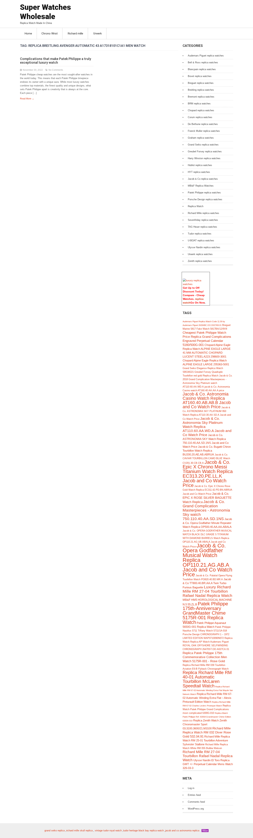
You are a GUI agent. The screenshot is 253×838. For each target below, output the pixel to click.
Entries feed (194, 795)
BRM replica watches (199, 103)
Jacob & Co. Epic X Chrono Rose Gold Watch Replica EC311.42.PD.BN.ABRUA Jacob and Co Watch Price (207, 490)
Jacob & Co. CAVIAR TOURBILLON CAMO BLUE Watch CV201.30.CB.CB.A (206, 458)
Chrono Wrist (49, 33)
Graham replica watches (201, 137)
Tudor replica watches (199, 233)
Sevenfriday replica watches (203, 220)
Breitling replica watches (201, 89)
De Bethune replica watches (203, 124)
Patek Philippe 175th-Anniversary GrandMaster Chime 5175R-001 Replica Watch (205, 613)
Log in (191, 788)
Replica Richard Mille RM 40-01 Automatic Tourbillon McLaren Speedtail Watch (207, 679)
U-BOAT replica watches (201, 240)
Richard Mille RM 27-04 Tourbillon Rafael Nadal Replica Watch (208, 756)
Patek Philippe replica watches (204, 192)
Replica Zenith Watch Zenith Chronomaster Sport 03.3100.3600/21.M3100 (205, 724)
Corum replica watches (200, 117)
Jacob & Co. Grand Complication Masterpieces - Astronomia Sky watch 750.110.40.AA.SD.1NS (206, 510)
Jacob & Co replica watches (203, 178)
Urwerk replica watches (200, 254)
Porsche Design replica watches (205, 199)
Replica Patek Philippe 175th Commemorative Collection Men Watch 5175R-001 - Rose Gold (205, 657)
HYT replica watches (199, 172)
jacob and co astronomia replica (182, 830)
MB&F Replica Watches (201, 185)
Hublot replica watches (200, 165)
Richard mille (75, 33)
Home (28, 33)
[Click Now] (196, 284)
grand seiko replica (54, 830)
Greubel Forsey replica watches (205, 151)
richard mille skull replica (79, 830)
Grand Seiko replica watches (203, 144)
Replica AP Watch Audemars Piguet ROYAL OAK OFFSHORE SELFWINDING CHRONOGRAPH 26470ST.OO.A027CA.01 (206, 645)
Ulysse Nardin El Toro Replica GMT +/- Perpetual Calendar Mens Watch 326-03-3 (208, 764)
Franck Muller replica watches (204, 131)
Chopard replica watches (201, 110)
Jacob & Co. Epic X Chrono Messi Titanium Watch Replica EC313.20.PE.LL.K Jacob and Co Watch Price (208, 474)
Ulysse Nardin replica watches (204, 247)
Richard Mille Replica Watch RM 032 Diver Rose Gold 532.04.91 (207, 732)
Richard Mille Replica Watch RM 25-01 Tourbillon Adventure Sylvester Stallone (206, 740)
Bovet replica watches (200, 76)
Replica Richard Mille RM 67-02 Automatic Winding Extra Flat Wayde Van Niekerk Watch (208, 690)
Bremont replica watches (201, 96)
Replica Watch (195, 206)
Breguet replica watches (201, 83)
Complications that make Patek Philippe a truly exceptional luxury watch (55, 60)
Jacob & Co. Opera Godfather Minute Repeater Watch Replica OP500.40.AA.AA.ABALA (207, 522)
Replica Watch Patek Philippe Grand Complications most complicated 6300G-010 (207, 709)
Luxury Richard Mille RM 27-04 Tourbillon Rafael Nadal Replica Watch (207, 591)
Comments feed (196, 801)
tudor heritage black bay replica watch (143, 830)
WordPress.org (196, 808)
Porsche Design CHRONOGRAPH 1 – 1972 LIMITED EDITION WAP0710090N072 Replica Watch (207, 638)
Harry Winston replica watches (204, 158)
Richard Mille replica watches (203, 213)
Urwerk (97, 33)
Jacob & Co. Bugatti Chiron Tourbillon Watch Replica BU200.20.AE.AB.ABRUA (207, 450)
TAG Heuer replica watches (202, 226)
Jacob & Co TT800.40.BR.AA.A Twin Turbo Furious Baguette (207, 583)
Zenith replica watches (200, 261)
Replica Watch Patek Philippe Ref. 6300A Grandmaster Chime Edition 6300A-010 (207, 717)
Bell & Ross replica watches (203, 62)
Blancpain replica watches (202, 69)
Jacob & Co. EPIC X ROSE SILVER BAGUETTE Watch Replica (207, 498)
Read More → (27, 98)
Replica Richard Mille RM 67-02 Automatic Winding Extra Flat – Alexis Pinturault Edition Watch (207, 697)
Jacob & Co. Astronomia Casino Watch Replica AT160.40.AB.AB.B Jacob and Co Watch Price (207, 400)
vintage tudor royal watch (108, 830)
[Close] (208, 274)
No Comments (56, 70)
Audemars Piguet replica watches (206, 55)
